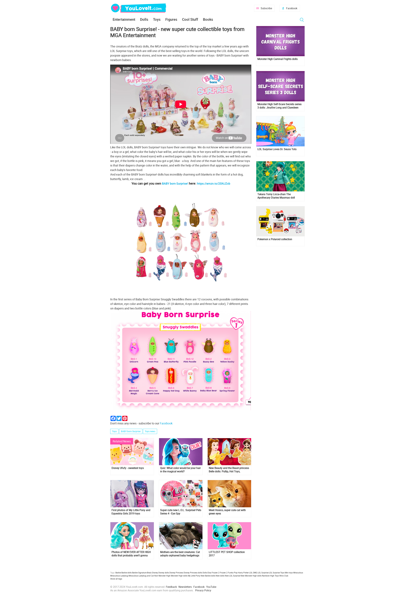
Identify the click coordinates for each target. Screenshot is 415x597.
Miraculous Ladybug (119, 575)
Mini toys (289, 572)
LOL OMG (253, 572)
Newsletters (185, 587)
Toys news (150, 431)
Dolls (144, 19)
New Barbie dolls (208, 575)
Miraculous (298, 572)
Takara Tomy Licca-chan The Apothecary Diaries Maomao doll (276, 196)
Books (208, 19)
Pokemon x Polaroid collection (274, 239)
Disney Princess (176, 572)
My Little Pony (194, 575)
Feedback (171, 587)
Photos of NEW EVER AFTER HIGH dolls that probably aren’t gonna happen (131, 553)
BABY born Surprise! (175, 183)
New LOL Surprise (232, 575)
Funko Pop (232, 572)
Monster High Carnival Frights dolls (277, 59)
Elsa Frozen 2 (213, 572)
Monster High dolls (179, 575)
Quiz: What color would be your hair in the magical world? (180, 469)
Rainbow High (268, 575)
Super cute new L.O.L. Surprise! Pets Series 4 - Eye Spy (180, 511)
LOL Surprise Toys (276, 572)
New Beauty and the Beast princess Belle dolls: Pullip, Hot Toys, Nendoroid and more (229, 469)
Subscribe (266, 8)
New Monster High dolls (251, 575)
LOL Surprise (263, 572)
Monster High (164, 575)
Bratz (149, 572)
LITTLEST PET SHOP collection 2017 (227, 553)
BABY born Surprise (131, 431)
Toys (156, 19)
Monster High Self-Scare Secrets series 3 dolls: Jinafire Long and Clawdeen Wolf (279, 105)
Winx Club (283, 575)
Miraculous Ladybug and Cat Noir (143, 575)
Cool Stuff (190, 19)
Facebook (291, 8)
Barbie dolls (126, 572)
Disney (155, 572)
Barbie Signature (139, 572)
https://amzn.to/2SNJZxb (213, 183)
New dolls (220, 575)
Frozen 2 (223, 572)
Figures (171, 19)
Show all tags (116, 578)
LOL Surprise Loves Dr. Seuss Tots (276, 149)
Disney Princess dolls (193, 572)
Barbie (118, 572)
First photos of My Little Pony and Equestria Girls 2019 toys (131, 511)
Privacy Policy (203, 590)
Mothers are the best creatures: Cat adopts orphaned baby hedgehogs (180, 553)
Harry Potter (243, 572)
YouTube (211, 587)
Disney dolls (163, 572)
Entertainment (124, 19)
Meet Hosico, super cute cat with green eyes (227, 511)
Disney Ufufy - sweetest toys (128, 468)
